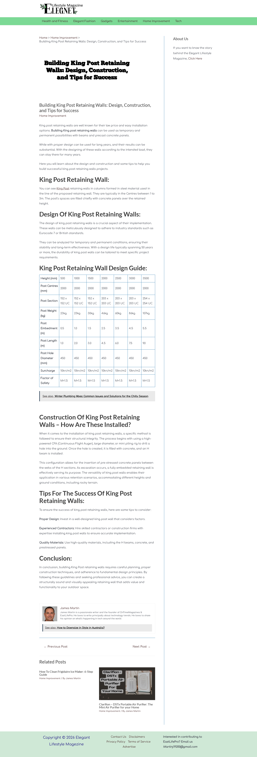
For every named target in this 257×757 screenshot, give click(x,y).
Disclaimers (137, 736)
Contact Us (118, 736)
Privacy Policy (115, 741)
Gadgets (106, 21)
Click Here (195, 58)
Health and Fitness (55, 21)
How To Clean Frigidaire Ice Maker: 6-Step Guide (66, 673)
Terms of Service (139, 741)
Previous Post (56, 646)
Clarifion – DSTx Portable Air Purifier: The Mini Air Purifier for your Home (126, 705)
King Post (63, 188)
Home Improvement (156, 21)
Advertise (129, 746)
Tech (178, 21)
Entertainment (128, 21)
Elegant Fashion (84, 21)
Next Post (142, 646)
